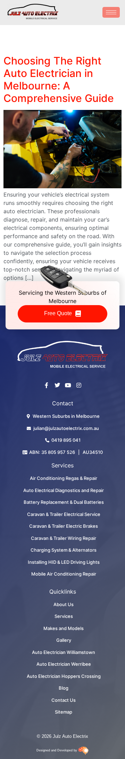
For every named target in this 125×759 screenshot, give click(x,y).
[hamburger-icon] (111, 12)
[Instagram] (79, 385)
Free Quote (58, 313)
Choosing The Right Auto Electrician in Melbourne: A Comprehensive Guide (58, 79)
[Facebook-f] (46, 385)
